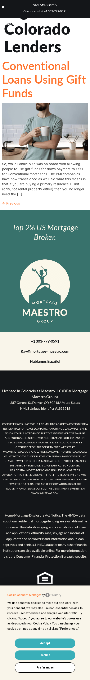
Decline (45, 655)
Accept (45, 643)
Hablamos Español (45, 361)
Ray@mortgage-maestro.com (45, 351)
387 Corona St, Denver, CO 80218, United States (45, 402)
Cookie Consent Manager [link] (24, 595)
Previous (11, 203)
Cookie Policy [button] (42, 623)
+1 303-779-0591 (55, 11)
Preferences (45, 667)
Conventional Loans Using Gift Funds (44, 79)
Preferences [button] (68, 628)
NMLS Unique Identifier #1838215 (45, 408)
